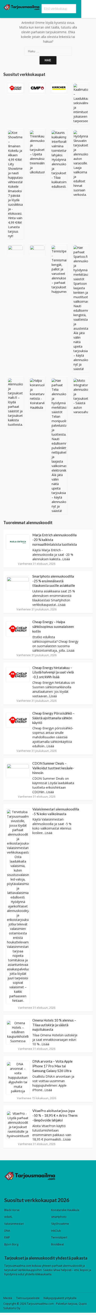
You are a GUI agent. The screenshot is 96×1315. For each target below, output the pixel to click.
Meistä (7, 1298)
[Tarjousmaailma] (21, 7)
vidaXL (8, 1217)
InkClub (56, 1231)
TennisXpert (59, 1237)
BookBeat (57, 1244)
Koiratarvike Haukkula (65, 1210)
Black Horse (12, 1210)
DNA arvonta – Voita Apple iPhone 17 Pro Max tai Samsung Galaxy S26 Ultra (52, 1066)
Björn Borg (11, 1244)
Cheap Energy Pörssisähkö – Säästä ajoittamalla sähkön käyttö (53, 718)
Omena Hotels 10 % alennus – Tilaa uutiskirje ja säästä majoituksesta (54, 1025)
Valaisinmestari (14, 1224)
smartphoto (59, 1217)
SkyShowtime (60, 1224)
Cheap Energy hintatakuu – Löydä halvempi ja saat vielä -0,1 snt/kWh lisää (53, 672)
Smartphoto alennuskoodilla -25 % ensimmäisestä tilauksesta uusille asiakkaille (53, 581)
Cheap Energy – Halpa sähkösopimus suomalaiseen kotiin (53, 626)
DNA (7, 1231)
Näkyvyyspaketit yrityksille (60, 1298)
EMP (7, 1237)
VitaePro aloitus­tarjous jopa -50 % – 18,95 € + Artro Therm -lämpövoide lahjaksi (54, 1115)
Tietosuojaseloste (28, 1298)
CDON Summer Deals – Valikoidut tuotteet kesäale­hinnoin (53, 768)
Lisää (66, 559)
